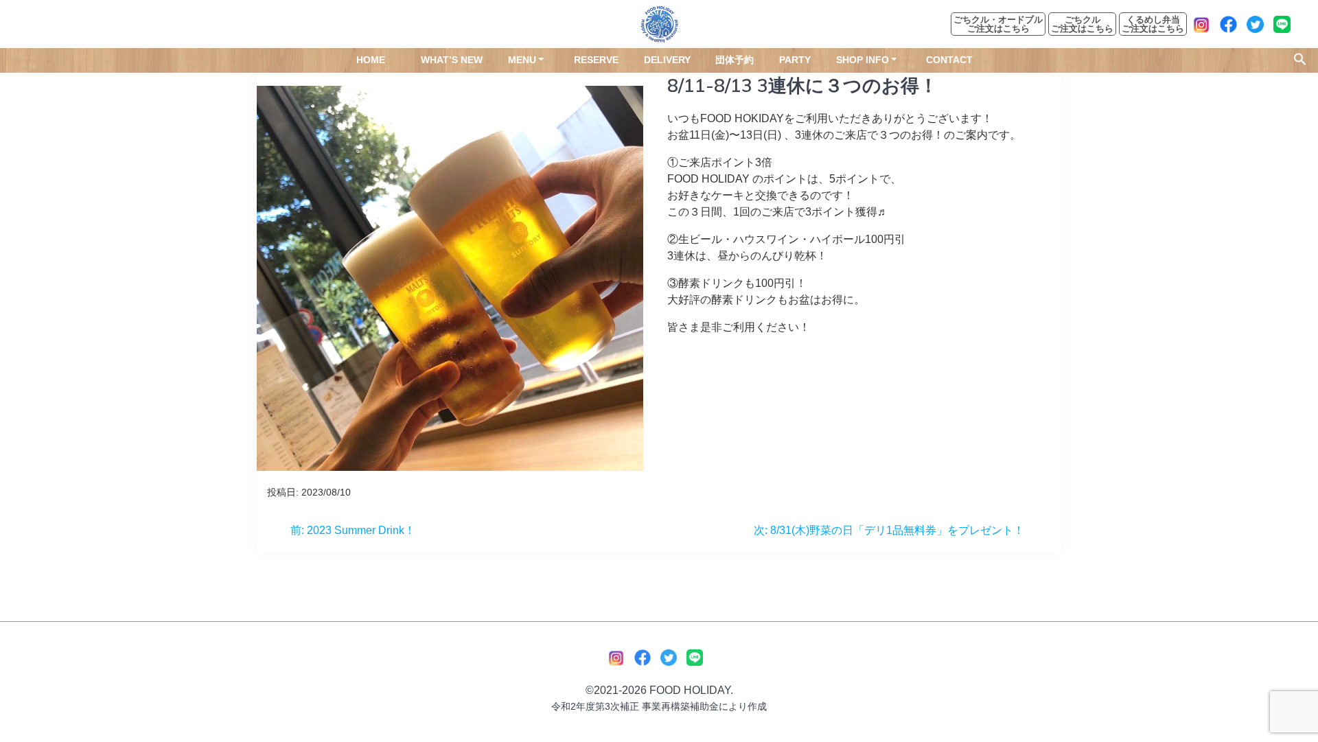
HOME (370, 59)
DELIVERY (667, 59)
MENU (522, 59)
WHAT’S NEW (452, 59)
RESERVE (596, 59)
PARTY (795, 59)
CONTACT (949, 59)
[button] (1300, 61)
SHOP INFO (862, 59)
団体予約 (734, 59)
